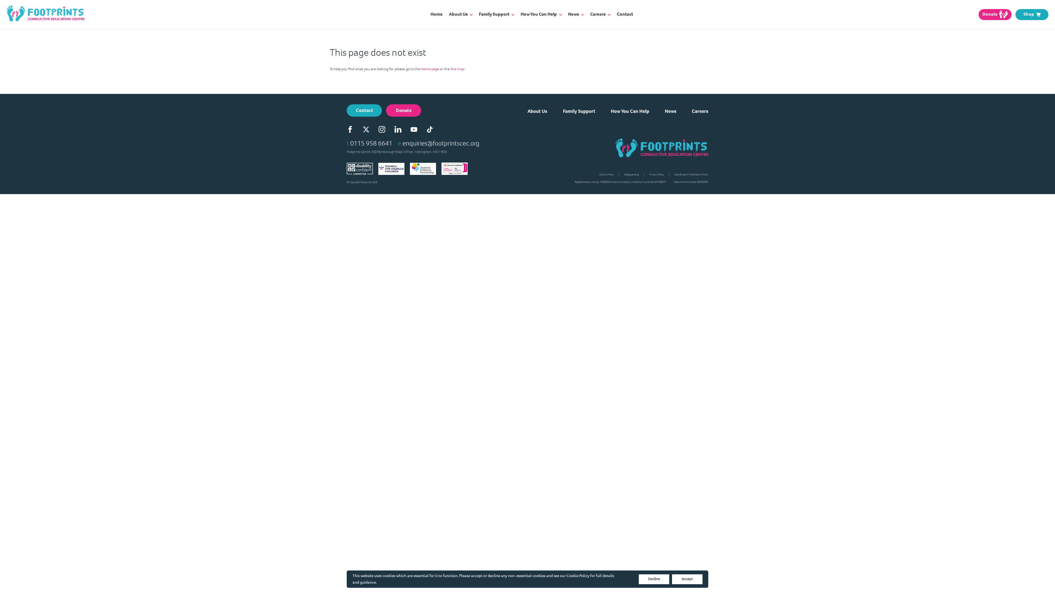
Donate (404, 110)
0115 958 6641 (371, 143)
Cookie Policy (578, 575)
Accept (687, 578)
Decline (654, 578)
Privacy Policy (656, 174)
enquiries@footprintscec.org (440, 143)
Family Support (579, 111)
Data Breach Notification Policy (691, 174)
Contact (625, 14)
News (670, 111)
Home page (430, 69)
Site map (457, 69)
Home (437, 14)
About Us (537, 111)
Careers (700, 111)
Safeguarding (631, 174)
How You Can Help (630, 111)
